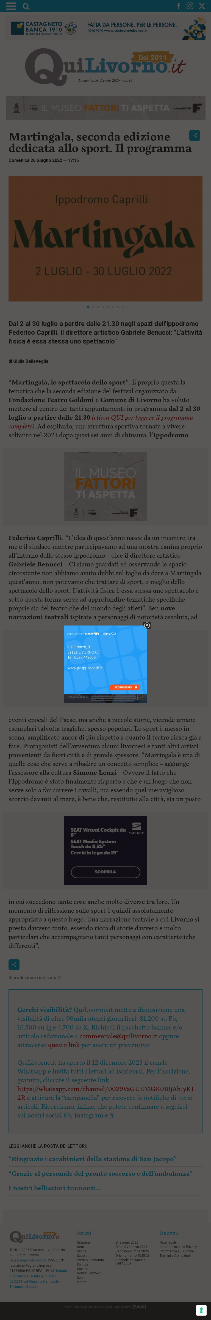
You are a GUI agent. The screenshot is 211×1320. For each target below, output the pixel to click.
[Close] (147, 625)
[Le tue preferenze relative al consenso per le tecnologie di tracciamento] (201, 1310)
